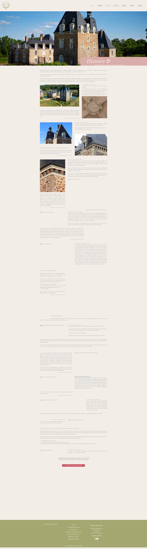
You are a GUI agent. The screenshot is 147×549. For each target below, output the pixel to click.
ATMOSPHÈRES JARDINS (73, 527)
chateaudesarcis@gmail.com (96, 528)
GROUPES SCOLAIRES (73, 539)
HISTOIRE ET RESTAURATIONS (73, 532)
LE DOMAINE (73, 529)
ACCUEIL (73, 525)
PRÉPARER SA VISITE (73, 536)
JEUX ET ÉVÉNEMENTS (73, 534)
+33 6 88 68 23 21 (96, 530)
